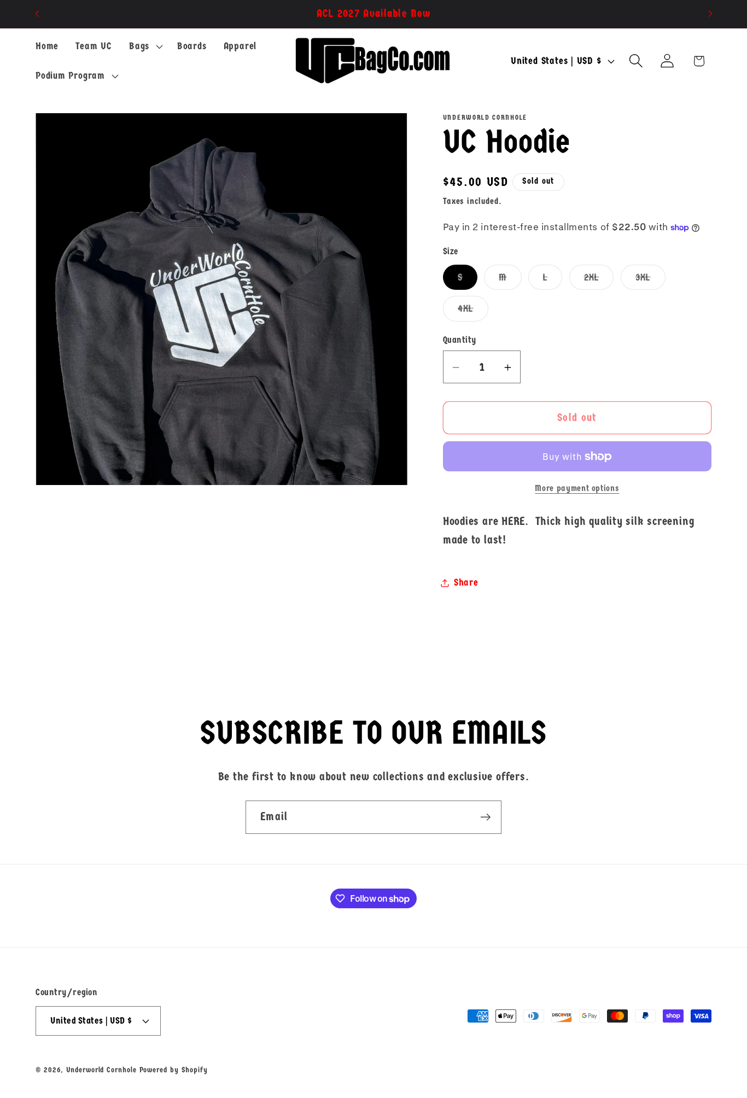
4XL (473, 312)
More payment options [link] (577, 489)
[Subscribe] (485, 817)
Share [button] (466, 582)
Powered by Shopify (173, 1069)
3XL (650, 280)
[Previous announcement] (37, 14)
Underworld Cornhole (101, 1069)
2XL (599, 280)
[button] (144, 46)
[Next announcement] (710, 14)
